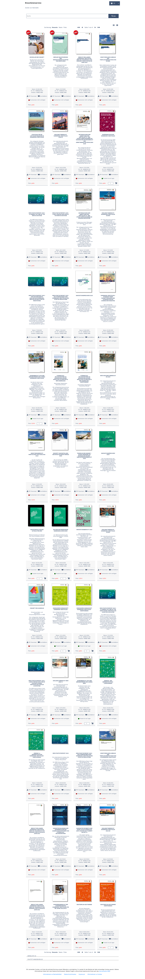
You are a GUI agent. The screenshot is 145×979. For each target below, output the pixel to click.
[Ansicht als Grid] (113, 25)
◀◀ (78, 27)
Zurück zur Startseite (32, 8)
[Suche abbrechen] (103, 16)
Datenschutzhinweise (70, 974)
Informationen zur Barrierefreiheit (52, 974)
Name (60, 27)
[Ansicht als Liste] (117, 25)
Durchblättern (43, 96)
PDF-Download (32, 96)
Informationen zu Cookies (95, 974)
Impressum (82, 974)
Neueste (55, 27)
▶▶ (99, 27)
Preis (65, 27)
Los (114, 16)
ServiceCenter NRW (104, 971)
